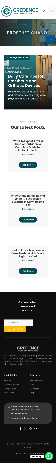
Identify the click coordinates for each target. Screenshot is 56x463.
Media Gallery (36, 380)
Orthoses (10, 57)
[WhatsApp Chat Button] (49, 456)
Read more (28, 164)
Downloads (35, 388)
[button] (44, 11)
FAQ (32, 392)
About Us (8, 380)
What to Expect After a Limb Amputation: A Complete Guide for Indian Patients (28, 145)
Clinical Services (11, 384)
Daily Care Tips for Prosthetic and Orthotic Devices (25, 81)
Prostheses (22, 57)
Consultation (10, 388)
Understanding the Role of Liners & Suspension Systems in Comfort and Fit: (28, 200)
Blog (32, 384)
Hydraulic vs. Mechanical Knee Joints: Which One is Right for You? (28, 253)
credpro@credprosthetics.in (24, 418)
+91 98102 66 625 (19, 413)
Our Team (9, 392)
